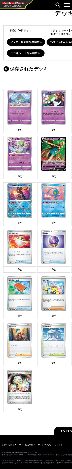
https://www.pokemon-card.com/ (28, 463)
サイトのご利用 (26, 445)
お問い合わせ (8, 445)
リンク (58, 445)
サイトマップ (44, 445)
